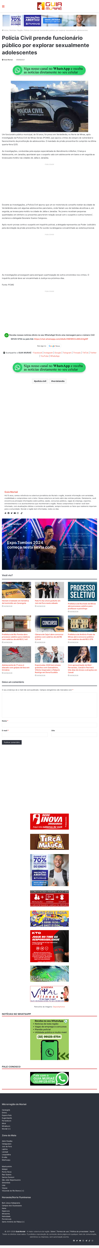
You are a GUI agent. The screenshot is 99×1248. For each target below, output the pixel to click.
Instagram (48, 352)
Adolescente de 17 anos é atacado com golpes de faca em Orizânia (16, 667)
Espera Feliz (7, 1115)
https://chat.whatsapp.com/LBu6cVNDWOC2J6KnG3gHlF (61, 339)
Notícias (13, 30)
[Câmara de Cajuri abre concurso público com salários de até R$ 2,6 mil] (49, 623)
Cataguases (6, 1144)
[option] (49, 544)
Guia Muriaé (8, 60)
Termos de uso (63, 1231)
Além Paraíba (7, 1141)
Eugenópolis (7, 1118)
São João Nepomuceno (11, 1180)
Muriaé (4, 1129)
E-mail (5, 730)
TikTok (85, 352)
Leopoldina (6, 1154)
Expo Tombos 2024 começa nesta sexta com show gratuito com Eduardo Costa (32, 544)
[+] (9, 1129)
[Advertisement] (49, 184)
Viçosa (4, 1188)
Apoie (92, 1231)
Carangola (6, 1110)
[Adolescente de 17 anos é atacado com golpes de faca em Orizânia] (16, 654)
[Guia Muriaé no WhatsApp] (49, 70)
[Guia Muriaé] (49, 6)
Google (58, 352)
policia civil (40, 381)
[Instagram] (18, 513)
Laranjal (5, 1152)
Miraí (4, 1123)
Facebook (37, 352)
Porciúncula (6, 1219)
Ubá (3, 1185)
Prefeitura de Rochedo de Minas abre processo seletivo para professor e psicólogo (82, 606)
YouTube (45, 356)
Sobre (53, 1231)
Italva (4, 1208)
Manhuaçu (6, 1160)
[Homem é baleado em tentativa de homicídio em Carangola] (16, 590)
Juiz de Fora (7, 1146)
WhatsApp (55, 356)
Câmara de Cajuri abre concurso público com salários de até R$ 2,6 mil (49, 636)
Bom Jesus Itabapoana (11, 1203)
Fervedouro (6, 1121)
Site (53, 730)
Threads (77, 352)
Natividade (6, 1216)
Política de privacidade (79, 1231)
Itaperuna (6, 1211)
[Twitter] (12, 513)
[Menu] (3, 7)
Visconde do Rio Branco (11, 1191)
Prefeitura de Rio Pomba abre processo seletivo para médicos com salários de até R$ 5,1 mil (16, 636)
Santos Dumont (8, 1177)
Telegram (67, 352)
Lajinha (4, 1149)
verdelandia (58, 381)
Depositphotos (59, 1007)
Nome (5, 721)
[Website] (6, 513)
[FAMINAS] (49, 20)
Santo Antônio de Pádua (11, 1222)
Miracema (6, 1214)
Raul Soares (6, 1175)
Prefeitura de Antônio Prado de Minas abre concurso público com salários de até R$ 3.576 (81, 636)
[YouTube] (15, 513)
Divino (4, 1113)
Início (5, 30)
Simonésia (6, 1183)
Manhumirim (7, 1166)
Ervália (4, 1157)
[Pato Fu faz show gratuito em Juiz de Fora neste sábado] (49, 590)
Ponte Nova (6, 1172)
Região (20, 30)
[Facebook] (9, 513)
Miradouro (6, 1126)
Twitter (93, 352)
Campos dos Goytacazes (12, 1206)
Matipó (4, 1169)
